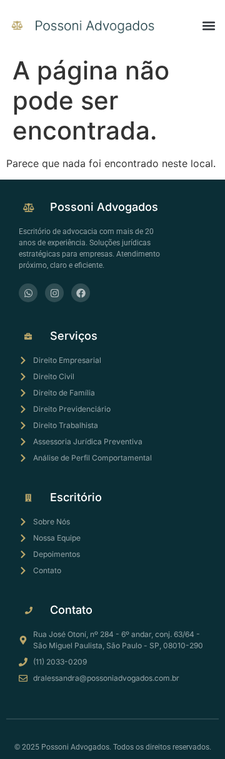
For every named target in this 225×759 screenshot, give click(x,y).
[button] (208, 25)
